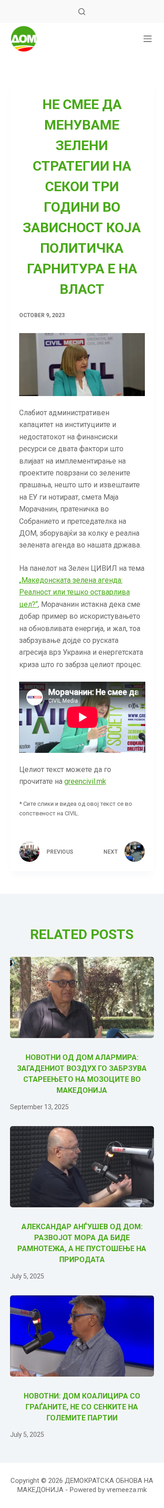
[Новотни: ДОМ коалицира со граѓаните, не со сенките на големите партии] (82, 1336)
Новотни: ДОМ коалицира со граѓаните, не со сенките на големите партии (82, 1407)
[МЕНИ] (148, 39)
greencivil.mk (85, 781)
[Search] (81, 11)
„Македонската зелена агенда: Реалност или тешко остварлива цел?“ (74, 592)
